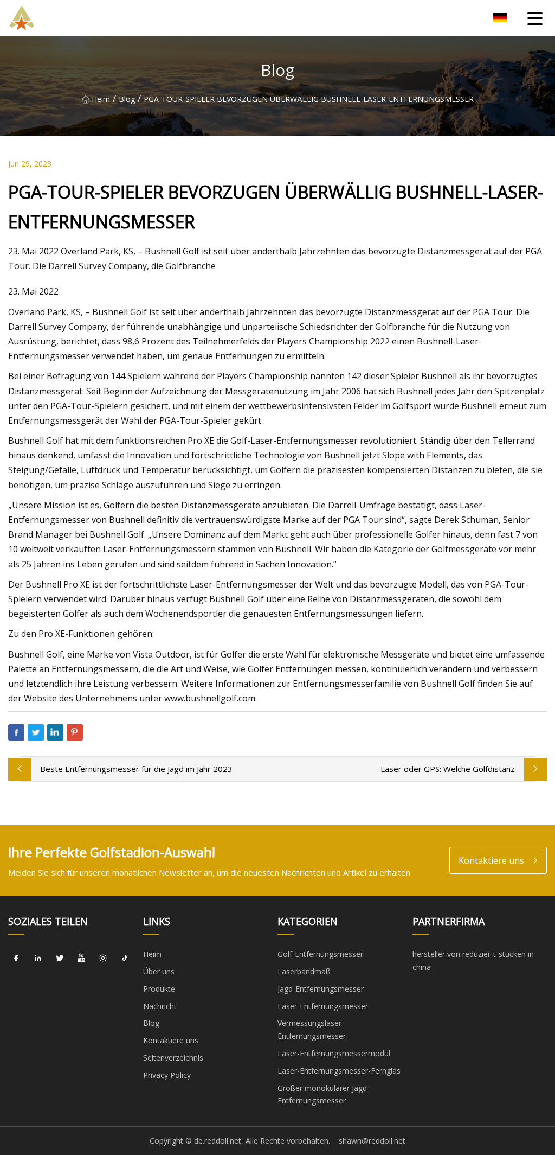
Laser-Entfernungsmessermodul (334, 1053)
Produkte (159, 989)
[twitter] (59, 958)
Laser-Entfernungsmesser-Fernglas (339, 1070)
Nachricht (160, 1006)
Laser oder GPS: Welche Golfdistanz (447, 768)
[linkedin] (38, 958)
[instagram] (103, 958)
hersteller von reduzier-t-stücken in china (473, 960)
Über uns (159, 971)
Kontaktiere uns (491, 860)
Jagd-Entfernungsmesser (321, 989)
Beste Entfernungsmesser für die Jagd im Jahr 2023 (136, 768)
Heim (101, 99)
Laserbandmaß (304, 971)
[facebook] (16, 958)
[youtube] (81, 958)
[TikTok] (125, 958)
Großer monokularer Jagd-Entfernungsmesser (324, 1094)
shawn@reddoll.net (372, 1140)
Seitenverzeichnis (173, 1057)
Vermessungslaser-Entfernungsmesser (312, 1029)
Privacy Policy (167, 1075)
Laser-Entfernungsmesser (323, 1006)
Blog (127, 99)
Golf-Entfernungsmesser (320, 954)
